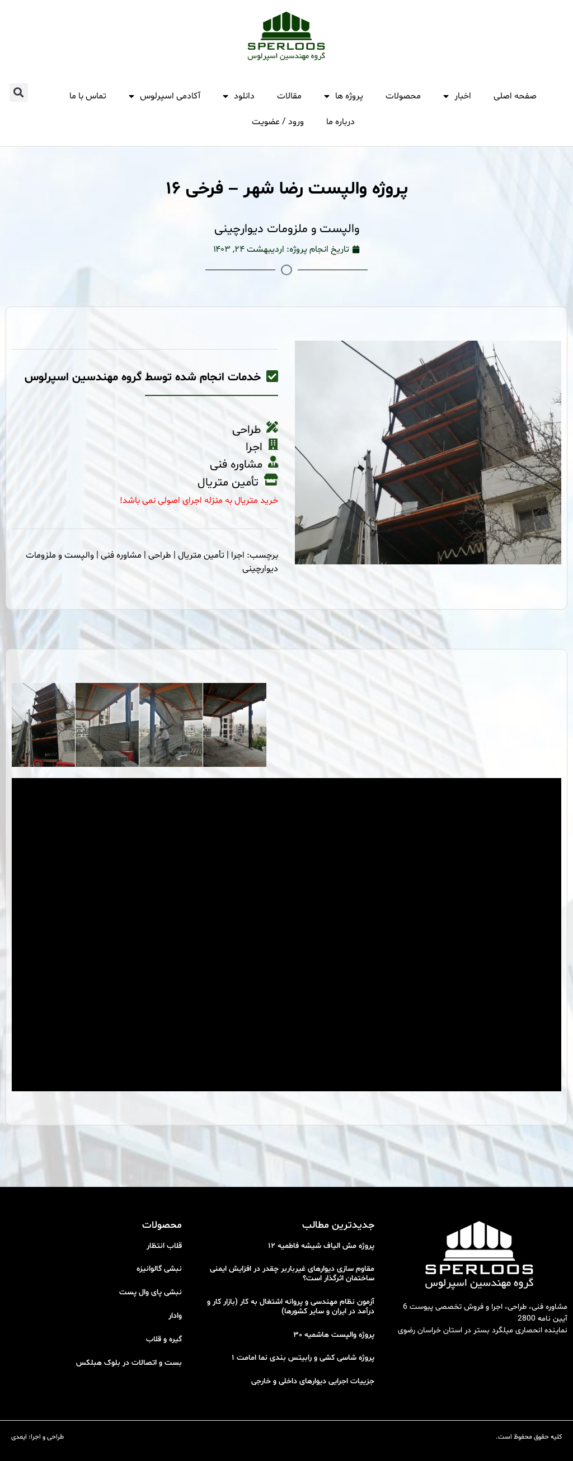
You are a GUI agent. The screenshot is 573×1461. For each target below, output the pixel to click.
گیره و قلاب (164, 1339)
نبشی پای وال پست (150, 1292)
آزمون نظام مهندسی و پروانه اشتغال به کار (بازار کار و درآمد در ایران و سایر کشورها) (290, 1307)
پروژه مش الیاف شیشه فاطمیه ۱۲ (321, 1246)
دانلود (244, 96)
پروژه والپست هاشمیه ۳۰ (333, 1335)
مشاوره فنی (121, 555)
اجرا (238, 555)
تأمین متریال (201, 555)
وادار (175, 1316)
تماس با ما (87, 96)
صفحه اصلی (515, 96)
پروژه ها (349, 96)
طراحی (159, 555)
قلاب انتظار (164, 1246)
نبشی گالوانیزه (159, 1269)
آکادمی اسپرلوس (170, 96)
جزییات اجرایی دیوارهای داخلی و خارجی (312, 1381)
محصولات (403, 96)
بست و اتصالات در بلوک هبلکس (129, 1363)
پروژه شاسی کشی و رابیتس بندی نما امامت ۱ (303, 1357)
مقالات (289, 96)
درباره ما (340, 122)
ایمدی (19, 1436)
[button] (19, 92)
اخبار (462, 96)
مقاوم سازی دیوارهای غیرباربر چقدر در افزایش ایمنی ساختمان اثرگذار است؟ (292, 1274)
